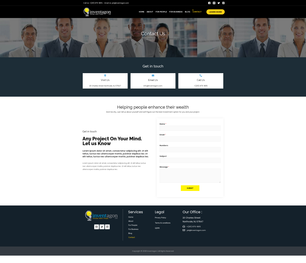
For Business (176, 12)
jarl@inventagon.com (120, 3)
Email (163, 135)
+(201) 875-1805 (96, 3)
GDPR (157, 228)
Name (163, 124)
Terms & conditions (162, 223)
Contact (197, 12)
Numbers (164, 145)
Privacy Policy (160, 218)
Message (164, 167)
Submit (190, 188)
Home (141, 12)
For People (161, 12)
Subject (163, 156)
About (150, 12)
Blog (187, 12)
